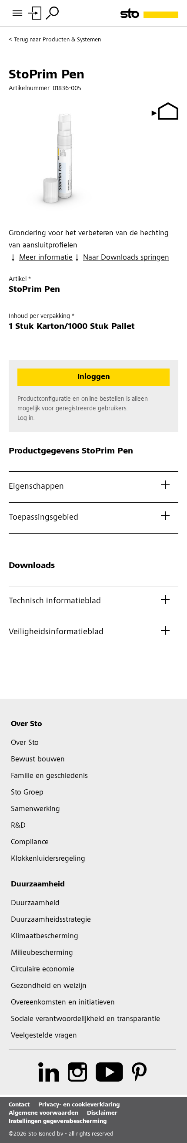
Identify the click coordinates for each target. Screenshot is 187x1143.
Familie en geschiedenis (49, 776)
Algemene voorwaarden (43, 1113)
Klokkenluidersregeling (48, 859)
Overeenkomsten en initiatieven (63, 1003)
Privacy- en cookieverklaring (79, 1105)
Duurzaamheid (38, 885)
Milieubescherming (42, 953)
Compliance (30, 842)
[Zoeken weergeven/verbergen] (52, 13)
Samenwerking (35, 809)
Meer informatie (46, 258)
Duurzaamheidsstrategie (51, 920)
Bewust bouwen (38, 760)
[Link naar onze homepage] (149, 13)
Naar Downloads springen (126, 258)
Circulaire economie (42, 970)
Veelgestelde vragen (44, 1036)
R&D (18, 826)
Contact (19, 1105)
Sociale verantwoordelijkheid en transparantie (85, 1019)
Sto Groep (27, 793)
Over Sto (26, 724)
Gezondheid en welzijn (49, 986)
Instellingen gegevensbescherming (58, 1122)
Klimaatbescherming (44, 936)
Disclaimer (102, 1113)
